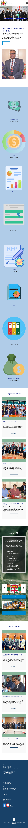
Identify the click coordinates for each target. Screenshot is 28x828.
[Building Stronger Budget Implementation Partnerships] (14, 408)
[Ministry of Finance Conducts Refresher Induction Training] (14, 490)
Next (23, 588)
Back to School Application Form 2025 (13, 613)
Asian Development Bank (8, 772)
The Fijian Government (7, 766)
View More (14, 596)
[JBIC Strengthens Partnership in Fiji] (14, 450)
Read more (13, 433)
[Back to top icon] (14, 819)
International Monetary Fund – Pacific (10, 768)
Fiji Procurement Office (7, 773)
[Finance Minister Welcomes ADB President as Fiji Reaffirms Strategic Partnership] (14, 683)
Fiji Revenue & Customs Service (9, 771)
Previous (4, 588)
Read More (6, 43)
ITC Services (5, 770)
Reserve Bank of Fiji (7, 767)
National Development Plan (8, 775)
